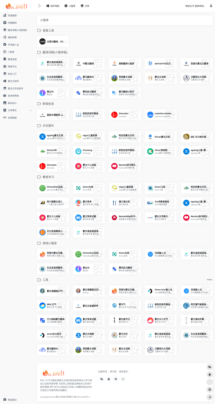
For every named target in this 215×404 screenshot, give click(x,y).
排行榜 (113, 371)
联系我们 (123, 371)
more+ (210, 279)
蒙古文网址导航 (62, 397)
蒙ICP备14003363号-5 (79, 397)
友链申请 (102, 371)
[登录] (211, 6)
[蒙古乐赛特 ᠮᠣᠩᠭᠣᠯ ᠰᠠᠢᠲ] (54, 373)
